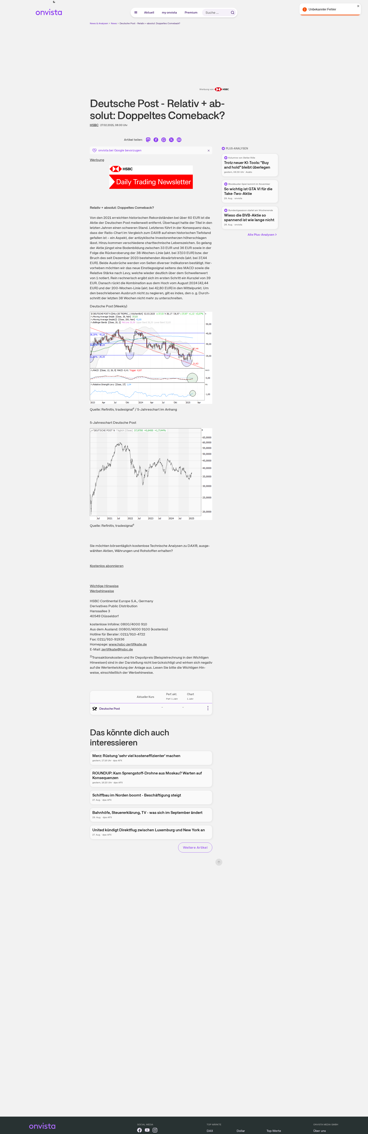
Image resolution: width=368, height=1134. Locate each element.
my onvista (169, 12)
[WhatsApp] (163, 140)
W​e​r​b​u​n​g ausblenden (217, 52)
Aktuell (149, 12)
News (114, 23)
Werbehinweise (102, 591)
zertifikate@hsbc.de (117, 649)
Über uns (319, 1131)
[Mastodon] (148, 140)
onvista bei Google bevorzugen (119, 150)
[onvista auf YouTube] (147, 1131)
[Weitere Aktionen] (208, 708)
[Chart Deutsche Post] (151, 358)
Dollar (241, 1131)
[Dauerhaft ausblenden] (208, 150)
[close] (362, 6)
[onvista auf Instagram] (155, 1131)
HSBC (94, 125)
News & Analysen (99, 23)
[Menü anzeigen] (136, 12)
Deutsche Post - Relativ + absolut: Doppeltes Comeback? (150, 23)
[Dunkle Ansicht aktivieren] (54, 1)
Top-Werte (274, 1131)
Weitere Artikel (195, 847)
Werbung (97, 160)
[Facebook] (156, 140)
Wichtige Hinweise (104, 586)
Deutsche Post (109, 709)
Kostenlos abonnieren (106, 566)
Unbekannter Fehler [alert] (326, 9)
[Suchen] (232, 12)
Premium (191, 12)
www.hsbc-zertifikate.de (128, 644)
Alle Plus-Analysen (261, 235)
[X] (171, 140)
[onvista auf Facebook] (139, 1131)
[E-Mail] (179, 140)
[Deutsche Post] (95, 709)
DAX (210, 1131)
